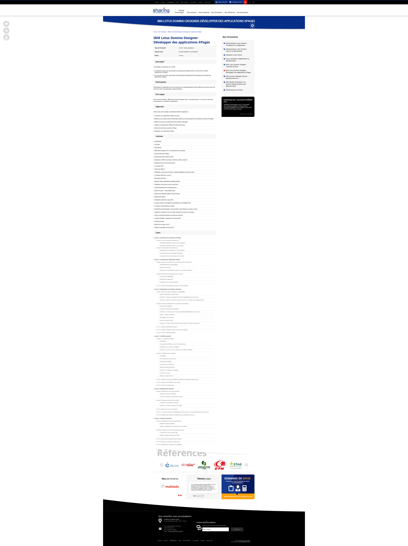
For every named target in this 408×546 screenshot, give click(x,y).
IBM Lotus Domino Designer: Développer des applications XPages (185, 31)
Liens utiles (193, 2)
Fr (253, 2)
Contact (200, 2)
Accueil (157, 2)
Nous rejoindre (184, 2)
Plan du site (208, 2)
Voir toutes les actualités (246, 114)
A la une (163, 2)
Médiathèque (170, 2)
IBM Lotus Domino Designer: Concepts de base (236, 66)
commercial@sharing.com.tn (175, 531)
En (249, 2)
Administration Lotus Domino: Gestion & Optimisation (236, 50)
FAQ (177, 2)
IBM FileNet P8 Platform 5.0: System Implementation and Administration (236, 84)
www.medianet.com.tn (244, 541)
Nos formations (162, 31)
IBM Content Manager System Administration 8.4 (236, 77)
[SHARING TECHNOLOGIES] (161, 10)
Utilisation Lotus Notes (234, 55)
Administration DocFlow (234, 90)
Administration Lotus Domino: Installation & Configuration (236, 44)
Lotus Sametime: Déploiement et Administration (237, 60)
